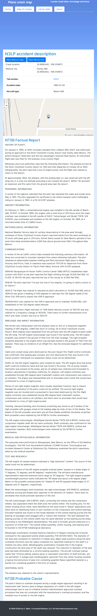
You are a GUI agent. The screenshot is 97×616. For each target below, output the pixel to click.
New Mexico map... (16, 59)
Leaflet (68, 135)
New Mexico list (36, 59)
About (59, 9)
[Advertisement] (48, 30)
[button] (6, 102)
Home (8, 9)
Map (24, 9)
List (44, 9)
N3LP (56, 79)
